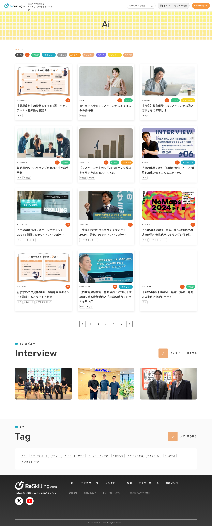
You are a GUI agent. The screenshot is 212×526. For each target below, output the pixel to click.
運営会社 (73, 493)
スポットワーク (31, 462)
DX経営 (35, 55)
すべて (19, 55)
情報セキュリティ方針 (140, 493)
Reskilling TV (201, 5)
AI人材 (57, 456)
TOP (72, 483)
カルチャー (75, 55)
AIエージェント (40, 456)
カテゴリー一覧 (90, 483)
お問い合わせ (90, 493)
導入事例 (128, 55)
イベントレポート (75, 456)
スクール (101, 55)
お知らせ (62, 55)
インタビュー (48, 55)
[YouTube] (30, 501)
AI (27, 55)
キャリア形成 (136, 456)
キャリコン (88, 55)
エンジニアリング (99, 456)
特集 (129, 483)
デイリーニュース (149, 483)
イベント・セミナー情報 (175, 5)
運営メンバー (173, 483)
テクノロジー (114, 55)
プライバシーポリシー (113, 493)
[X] (19, 501)
